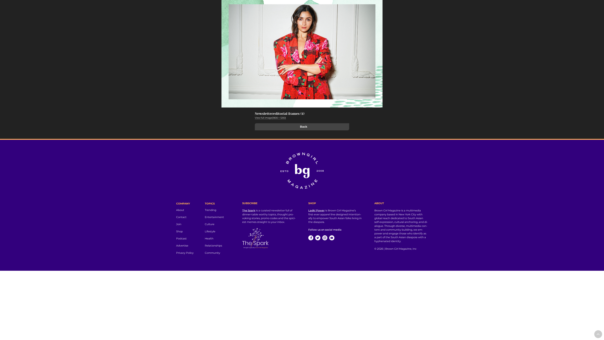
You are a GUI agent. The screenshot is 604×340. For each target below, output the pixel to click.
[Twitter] (317, 237)
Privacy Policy (185, 252)
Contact (181, 217)
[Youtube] (331, 237)
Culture (209, 224)
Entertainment (214, 217)
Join (178, 224)
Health (209, 238)
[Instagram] (324, 237)
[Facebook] (310, 237)
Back (303, 126)
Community (212, 252)
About (180, 210)
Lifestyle (210, 231)
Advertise (182, 245)
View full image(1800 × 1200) (270, 117)
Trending (210, 210)
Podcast (181, 238)
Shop (179, 231)
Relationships (213, 245)
